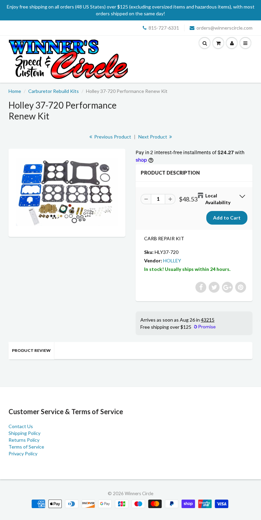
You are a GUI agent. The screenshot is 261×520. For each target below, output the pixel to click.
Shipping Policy (24, 433)
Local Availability (217, 199)
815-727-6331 (164, 28)
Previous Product (112, 137)
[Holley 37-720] (67, 192)
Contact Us (20, 426)
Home (14, 91)
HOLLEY (172, 260)
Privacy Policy (22, 453)
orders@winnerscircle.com (224, 28)
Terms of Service (26, 447)
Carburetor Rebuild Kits (53, 91)
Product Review (31, 350)
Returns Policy (23, 440)
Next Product (153, 137)
